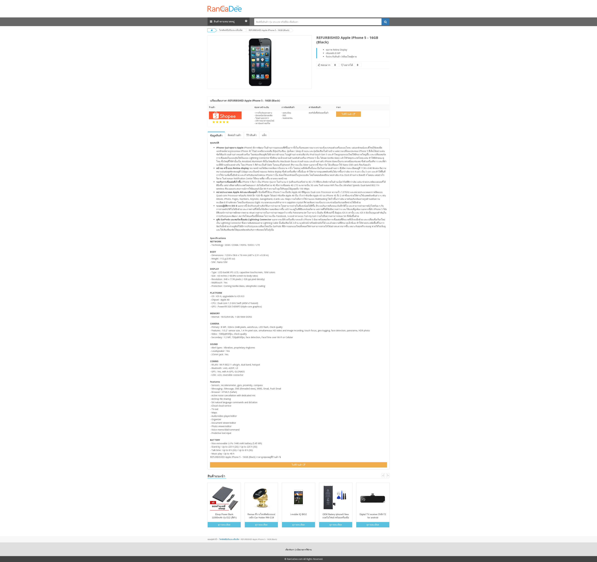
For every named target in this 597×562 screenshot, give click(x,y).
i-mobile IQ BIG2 (298, 514)
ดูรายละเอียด (224, 524)
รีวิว (251, 135)
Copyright (279, 558)
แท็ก (264, 135)
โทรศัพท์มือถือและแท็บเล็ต (230, 30)
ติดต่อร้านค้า (234, 135)
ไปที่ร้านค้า (347, 114)
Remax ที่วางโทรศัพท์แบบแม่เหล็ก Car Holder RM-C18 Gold (261, 517)
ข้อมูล (216, 135)
